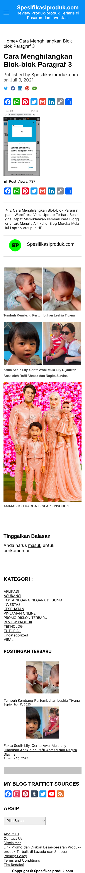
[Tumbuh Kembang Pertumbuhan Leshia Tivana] (42, 678)
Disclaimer (12, 843)
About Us (11, 834)
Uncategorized (16, 635)
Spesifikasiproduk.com (50, 244)
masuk (34, 545)
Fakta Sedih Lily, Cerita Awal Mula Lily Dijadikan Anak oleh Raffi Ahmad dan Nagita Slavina (40, 749)
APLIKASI (11, 591)
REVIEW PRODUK (18, 622)
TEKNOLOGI (14, 626)
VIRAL (9, 639)
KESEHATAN (14, 609)
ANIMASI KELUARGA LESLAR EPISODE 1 (36, 506)
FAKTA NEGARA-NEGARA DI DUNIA (33, 600)
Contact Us (13, 838)
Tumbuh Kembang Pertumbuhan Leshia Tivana (39, 315)
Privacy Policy (15, 856)
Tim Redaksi (14, 864)
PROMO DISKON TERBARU (25, 617)
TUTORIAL (12, 631)
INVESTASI (12, 604)
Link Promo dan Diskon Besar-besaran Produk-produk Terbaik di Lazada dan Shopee (42, 849)
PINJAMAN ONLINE (20, 613)
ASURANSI (12, 596)
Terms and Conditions (22, 860)
